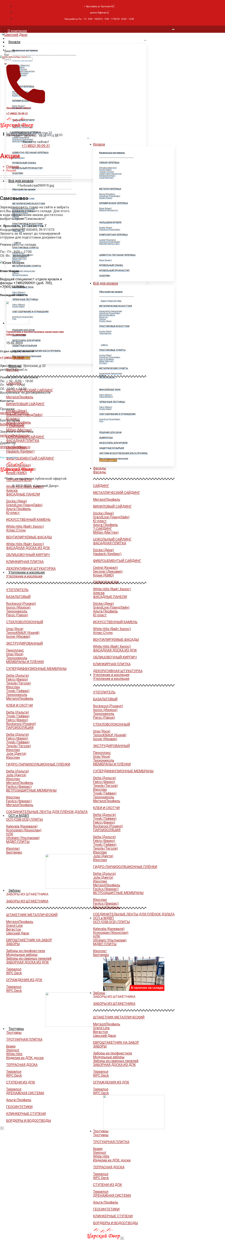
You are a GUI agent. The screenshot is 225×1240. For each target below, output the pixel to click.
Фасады (14, 366)
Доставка (15, 46)
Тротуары (16, 1029)
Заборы (14, 890)
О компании (17, 31)
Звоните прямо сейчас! (18, 108)
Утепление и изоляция (26, 572)
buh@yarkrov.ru (12, 424)
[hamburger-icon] (173, 29)
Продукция (16, 38)
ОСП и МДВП (18, 815)
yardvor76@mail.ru (14, 413)
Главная (12, 166)
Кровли (14, 42)
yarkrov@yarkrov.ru (15, 435)
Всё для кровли (20, 181)
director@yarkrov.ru (15, 447)
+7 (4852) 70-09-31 (17, 113)
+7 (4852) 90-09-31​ (36, 146)
